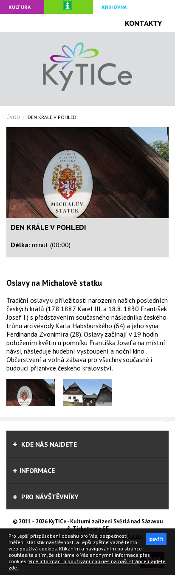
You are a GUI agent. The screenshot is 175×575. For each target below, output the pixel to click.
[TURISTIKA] (68, 7)
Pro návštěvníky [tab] (49, 496)
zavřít (156, 539)
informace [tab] (37, 470)
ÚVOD (13, 117)
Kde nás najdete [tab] (48, 444)
